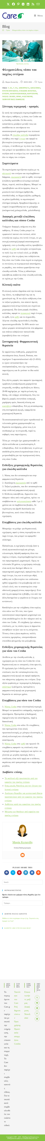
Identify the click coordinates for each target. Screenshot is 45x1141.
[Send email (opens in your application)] (37, 4)
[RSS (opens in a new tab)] (32, 4)
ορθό (18, 96)
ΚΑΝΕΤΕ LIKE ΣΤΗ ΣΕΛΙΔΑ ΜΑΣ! (17, 928)
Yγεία (40, 82)
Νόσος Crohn (8, 96)
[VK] (37, 1019)
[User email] (22, 855)
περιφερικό (25, 313)
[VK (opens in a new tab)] (23, 4)
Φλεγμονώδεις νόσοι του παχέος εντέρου (25, 30)
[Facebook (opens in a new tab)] (13, 4)
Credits (17, 1044)
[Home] (3, 30)
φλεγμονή (27, 96)
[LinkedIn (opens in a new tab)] (28, 4)
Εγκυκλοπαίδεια (10, 91)
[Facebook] (37, 1003)
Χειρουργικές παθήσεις (13, 99)
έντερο (5, 94)
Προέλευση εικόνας (22, 64)
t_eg (10, 88)
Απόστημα (35, 88)
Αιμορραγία (24, 88)
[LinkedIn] (37, 1008)
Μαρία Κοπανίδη (11, 82)
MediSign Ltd (26, 1137)
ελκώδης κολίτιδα (27, 91)
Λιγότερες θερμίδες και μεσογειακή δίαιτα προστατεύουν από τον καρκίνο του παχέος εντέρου (24, 797)
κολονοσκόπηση (18, 94)
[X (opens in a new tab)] (8, 4)
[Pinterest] (37, 1013)
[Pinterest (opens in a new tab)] (18, 4)
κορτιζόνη (32, 94)
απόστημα (6, 687)
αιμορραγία (16, 177)
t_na (15, 88)
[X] (37, 997)
